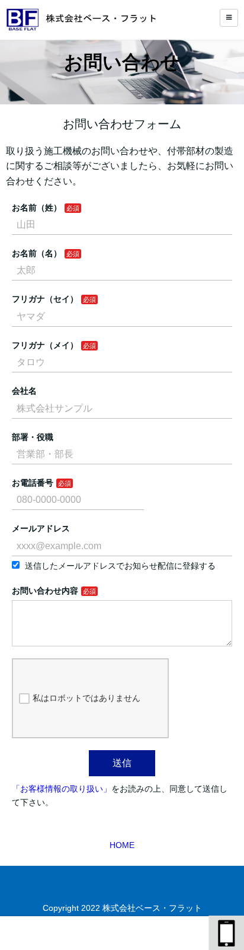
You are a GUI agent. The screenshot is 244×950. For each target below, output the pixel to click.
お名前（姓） (37, 207)
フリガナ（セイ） (45, 299)
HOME (122, 845)
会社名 (24, 391)
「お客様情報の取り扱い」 (61, 788)
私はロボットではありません (86, 698)
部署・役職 (32, 437)
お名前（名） (37, 253)
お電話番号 (32, 482)
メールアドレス (41, 528)
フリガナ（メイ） (45, 345)
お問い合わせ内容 (45, 590)
